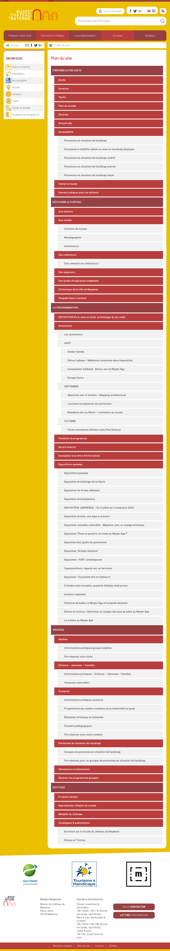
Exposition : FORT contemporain (83, 559)
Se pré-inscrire (67, 447)
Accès (61, 79)
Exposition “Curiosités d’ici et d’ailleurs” (87, 577)
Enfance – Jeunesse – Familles (76, 665)
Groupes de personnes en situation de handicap (92, 751)
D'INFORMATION (134, 915)
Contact (99, 945)
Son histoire (65, 211)
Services (63, 114)
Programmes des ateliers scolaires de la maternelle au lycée (99, 708)
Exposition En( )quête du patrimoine (85, 542)
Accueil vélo (65, 123)
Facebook (130, 11)
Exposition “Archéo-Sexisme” (81, 551)
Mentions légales (62, 945)
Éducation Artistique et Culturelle (83, 717)
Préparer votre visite (20, 35)
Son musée (65, 220)
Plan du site (63, 45)
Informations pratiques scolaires (83, 699)
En (149, 11)
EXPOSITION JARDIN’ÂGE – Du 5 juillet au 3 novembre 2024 (99, 507)
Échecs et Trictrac (74, 840)
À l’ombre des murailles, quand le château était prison (96, 585)
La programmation (85, 35)
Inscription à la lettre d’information (79, 455)
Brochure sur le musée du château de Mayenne (91, 831)
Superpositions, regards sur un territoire (88, 568)
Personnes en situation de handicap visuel (89, 175)
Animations (65, 325)
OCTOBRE (70, 421)
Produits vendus (68, 796)
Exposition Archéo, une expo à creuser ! (87, 516)
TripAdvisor (140, 11)
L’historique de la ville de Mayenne (78, 289)
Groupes (117, 35)
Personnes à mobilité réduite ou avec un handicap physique (99, 149)
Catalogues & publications (73, 822)
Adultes (62, 639)
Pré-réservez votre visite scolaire (83, 734)
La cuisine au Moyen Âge (78, 620)
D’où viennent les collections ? (81, 263)
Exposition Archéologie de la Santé (84, 481)
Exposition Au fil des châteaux (82, 490)
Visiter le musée (67, 183)
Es (154, 11)
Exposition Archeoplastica (79, 499)
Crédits (113, 945)
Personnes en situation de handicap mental (90, 166)
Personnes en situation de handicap (85, 140)
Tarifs (62, 97)
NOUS (134, 906)
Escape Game (76, 377)
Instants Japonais (75, 594)
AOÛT (67, 343)
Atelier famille (76, 351)
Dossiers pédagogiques (78, 725)
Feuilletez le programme (72, 438)
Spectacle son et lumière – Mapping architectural (97, 395)
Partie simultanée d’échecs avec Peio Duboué (94, 429)
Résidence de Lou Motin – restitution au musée (95, 412)
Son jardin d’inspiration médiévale (78, 280)
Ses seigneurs (66, 272)
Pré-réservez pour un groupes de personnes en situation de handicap (104, 760)
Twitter (135, 11)
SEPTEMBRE (71, 386)
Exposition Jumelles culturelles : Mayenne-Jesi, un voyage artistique (104, 525)
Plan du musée (67, 105)
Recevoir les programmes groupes (78, 777)
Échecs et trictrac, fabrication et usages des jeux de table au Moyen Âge (106, 611)
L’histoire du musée (75, 228)
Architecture (71, 246)
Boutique (150, 35)
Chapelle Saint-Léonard (72, 298)
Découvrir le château (52, 35)
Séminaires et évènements (73, 769)
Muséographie (72, 237)
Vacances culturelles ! (77, 682)
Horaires (63, 88)
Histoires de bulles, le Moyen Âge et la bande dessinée (96, 603)
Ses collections (67, 254)
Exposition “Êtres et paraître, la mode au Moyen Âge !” (96, 533)
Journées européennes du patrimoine (90, 403)
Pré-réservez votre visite (78, 656)
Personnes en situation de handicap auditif (89, 157)
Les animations (73, 334)
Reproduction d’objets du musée (77, 805)
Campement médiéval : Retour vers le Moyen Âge (96, 369)
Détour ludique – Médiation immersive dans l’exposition (100, 360)
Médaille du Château (70, 814)
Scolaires (63, 691)
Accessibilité (65, 131)
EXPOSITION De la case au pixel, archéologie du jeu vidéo (91, 317)
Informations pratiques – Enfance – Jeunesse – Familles (97, 673)
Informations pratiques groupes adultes (88, 647)
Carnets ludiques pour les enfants (78, 192)
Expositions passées (70, 464)
